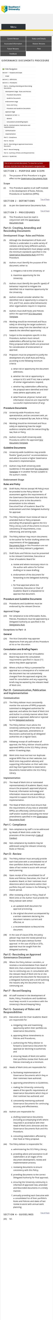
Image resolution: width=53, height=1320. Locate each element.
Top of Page (44, 199)
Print (39, 49)
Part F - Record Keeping (11, 149)
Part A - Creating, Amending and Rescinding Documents (18, 87)
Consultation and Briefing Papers (17, 122)
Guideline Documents (14, 98)
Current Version (13, 39)
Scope (7, 76)
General (9, 118)
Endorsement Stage (11, 102)
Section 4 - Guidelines (9, 156)
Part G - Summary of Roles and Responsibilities (19, 153)
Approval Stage (10, 112)
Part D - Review (9, 141)
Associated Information (13, 44)
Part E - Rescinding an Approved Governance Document (18, 145)
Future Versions (13, 49)
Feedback (13, 54)
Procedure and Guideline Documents (19, 108)
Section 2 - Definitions (9, 79)
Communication (10, 131)
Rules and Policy (12, 105)
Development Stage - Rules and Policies (18, 91)
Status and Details (39, 39)
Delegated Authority (25, 720)
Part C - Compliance (10, 137)
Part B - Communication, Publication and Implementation (17, 126)
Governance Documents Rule (34, 178)
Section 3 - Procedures (9, 83)
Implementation (10, 134)
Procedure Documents (14, 95)
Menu (13, 26)
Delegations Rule (17, 624)
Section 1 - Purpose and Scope (12, 73)
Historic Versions (39, 44)
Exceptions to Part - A (12, 115)
